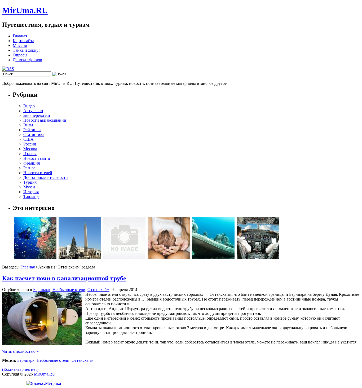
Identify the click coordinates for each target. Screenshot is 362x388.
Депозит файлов (27, 60)
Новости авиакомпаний (44, 120)
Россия (29, 144)
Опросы (20, 55)
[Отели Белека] (124, 257)
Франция (31, 163)
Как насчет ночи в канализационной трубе (64, 278)
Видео (29, 106)
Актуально (33, 110)
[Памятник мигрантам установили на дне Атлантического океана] (213, 257)
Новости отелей (37, 172)
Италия (30, 153)
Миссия (20, 45)
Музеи (29, 187)
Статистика (33, 134)
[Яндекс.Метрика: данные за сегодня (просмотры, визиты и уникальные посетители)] (44, 383)
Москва (30, 149)
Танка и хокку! (26, 50)
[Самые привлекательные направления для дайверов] (35, 257)
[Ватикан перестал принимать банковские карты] (80, 257)
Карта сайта (23, 40)
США (28, 139)
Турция (30, 182)
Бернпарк (41, 289)
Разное (29, 168)
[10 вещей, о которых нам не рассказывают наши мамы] (169, 257)
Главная (20, 36)
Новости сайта (36, 158)
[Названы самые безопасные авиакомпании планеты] (258, 257)
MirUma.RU (25, 10)
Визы (28, 125)
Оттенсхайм (98, 289)
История (31, 191)
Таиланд (31, 196)
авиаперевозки (36, 115)
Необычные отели (68, 289)
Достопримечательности (45, 177)
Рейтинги (32, 129)
